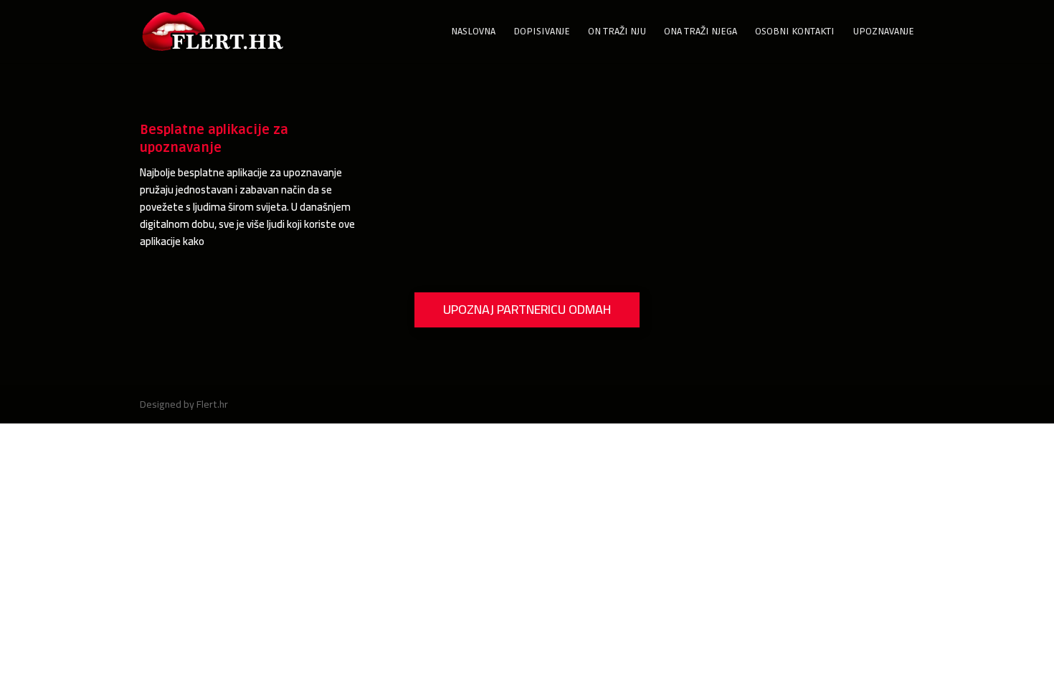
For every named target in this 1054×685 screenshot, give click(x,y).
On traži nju (617, 32)
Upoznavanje (883, 32)
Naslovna (473, 32)
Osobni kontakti (795, 32)
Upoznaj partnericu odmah (527, 309)
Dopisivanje (541, 32)
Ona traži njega (700, 32)
